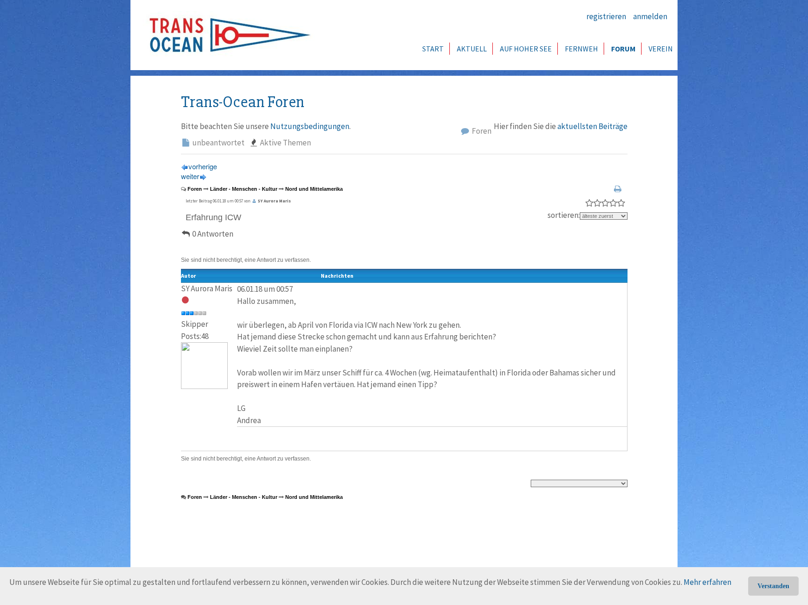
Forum (623, 48)
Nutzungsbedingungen (309, 126)
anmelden (650, 16)
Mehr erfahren (707, 582)
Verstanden (773, 586)
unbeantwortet (218, 142)
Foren (480, 131)
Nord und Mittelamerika (314, 189)
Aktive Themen (285, 142)
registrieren (606, 16)
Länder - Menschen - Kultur (243, 189)
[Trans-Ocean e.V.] (226, 35)
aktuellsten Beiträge (592, 126)
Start (433, 48)
